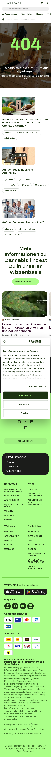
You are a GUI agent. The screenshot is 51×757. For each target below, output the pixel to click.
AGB (30, 540)
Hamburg (42, 185)
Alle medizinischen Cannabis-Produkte (21, 133)
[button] (25, 19)
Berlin (10, 180)
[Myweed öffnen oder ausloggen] (47, 3)
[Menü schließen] (3, 3)
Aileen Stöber (11, 320)
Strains (8, 511)
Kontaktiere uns (25, 441)
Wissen (8, 540)
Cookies (32, 549)
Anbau (22, 320)
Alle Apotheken (11, 191)
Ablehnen (25, 413)
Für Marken (12, 467)
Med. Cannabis (12, 496)
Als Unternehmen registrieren (35, 502)
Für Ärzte (11, 462)
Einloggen (33, 489)
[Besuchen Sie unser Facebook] (15, 606)
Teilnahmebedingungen (37, 554)
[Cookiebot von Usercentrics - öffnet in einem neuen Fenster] (30, 341)
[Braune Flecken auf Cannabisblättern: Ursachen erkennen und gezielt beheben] (24, 304)
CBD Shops (10, 515)
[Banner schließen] (47, 342)
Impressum (34, 532)
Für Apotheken (14, 471)
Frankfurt (12, 185)
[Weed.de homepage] (14, 3)
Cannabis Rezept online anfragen (13, 490)
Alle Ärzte (8, 229)
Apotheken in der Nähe (13, 505)
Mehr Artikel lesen (23, 281)
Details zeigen (36, 387)
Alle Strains (9, 138)
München (26, 180)
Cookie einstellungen (36, 567)
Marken (8, 520)
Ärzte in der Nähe (12, 235)
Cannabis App (11, 536)
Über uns (9, 549)
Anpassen (24, 404)
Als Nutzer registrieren (35, 495)
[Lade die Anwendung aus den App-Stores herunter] (14, 592)
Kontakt (8, 545)
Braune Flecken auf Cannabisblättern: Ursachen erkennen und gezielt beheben (24, 327)
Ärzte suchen (12, 500)
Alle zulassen (25, 395)
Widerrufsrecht (37, 545)
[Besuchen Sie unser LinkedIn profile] (30, 606)
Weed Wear (10, 532)
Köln (27, 185)
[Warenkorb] (42, 3)
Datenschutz (35, 536)
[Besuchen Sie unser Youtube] (23, 606)
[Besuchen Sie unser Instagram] (7, 606)
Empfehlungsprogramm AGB (36, 561)
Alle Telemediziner (27, 229)
